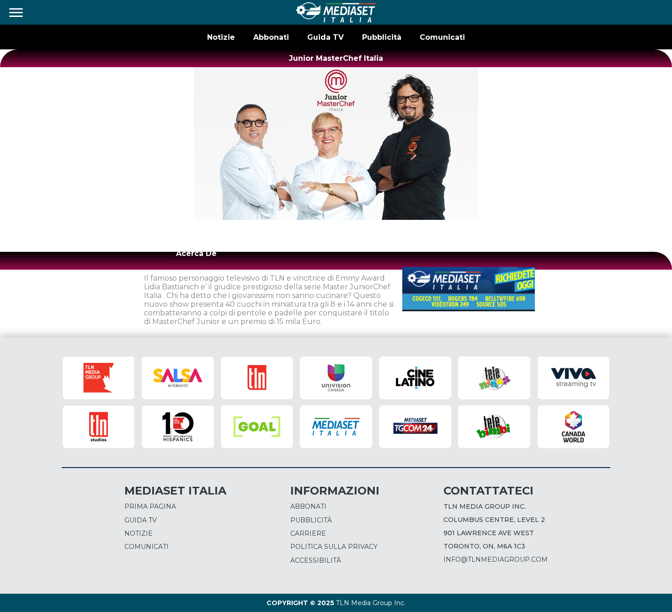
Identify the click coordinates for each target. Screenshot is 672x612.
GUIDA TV (140, 520)
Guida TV (325, 37)
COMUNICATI (146, 547)
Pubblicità (381, 37)
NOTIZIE (138, 533)
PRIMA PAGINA (150, 506)
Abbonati (271, 37)
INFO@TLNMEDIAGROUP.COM (495, 559)
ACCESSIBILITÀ (315, 560)
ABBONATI (308, 506)
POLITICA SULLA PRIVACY (334, 547)
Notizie (221, 37)
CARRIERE (308, 533)
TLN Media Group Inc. (370, 603)
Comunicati (442, 37)
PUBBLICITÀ (311, 520)
